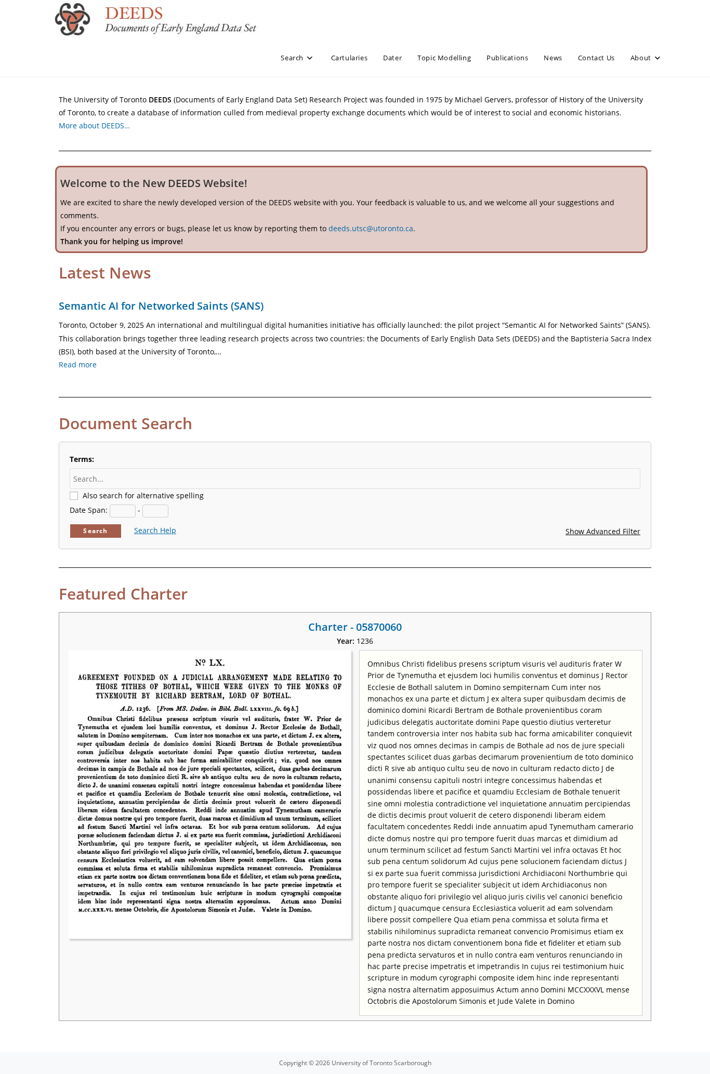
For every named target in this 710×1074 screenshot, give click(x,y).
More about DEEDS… (94, 125)
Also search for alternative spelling (143, 495)
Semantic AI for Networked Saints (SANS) (161, 306)
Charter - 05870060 (355, 627)
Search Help (155, 530)
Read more (78, 364)
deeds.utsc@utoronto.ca (370, 228)
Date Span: (89, 510)
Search (95, 530)
